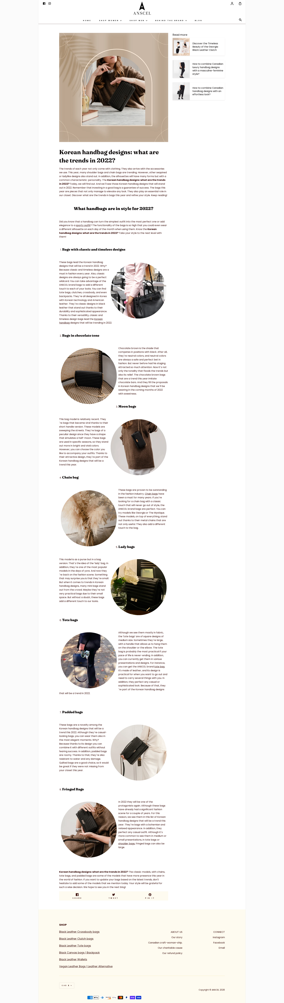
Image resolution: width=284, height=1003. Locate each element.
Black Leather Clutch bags (76, 939)
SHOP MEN (138, 20)
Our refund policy (172, 953)
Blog (198, 20)
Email (222, 948)
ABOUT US (176, 932)
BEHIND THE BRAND (170, 20)
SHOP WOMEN (109, 20)
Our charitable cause (170, 948)
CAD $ (66, 985)
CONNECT (219, 932)
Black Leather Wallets (73, 959)
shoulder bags (126, 843)
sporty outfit (83, 225)
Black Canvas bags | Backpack (79, 952)
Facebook (219, 942)
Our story (176, 937)
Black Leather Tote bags (75, 945)
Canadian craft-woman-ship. (165, 942)
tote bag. (159, 666)
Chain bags (151, 494)
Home (87, 20)
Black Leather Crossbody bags (79, 932)
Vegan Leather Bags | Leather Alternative (86, 966)
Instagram (219, 937)
